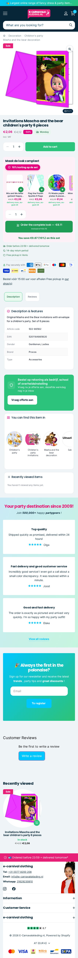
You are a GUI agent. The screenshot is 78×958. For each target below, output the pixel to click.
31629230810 (25, 881)
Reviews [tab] (32, 296)
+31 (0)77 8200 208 (20, 871)
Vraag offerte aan (22, 399)
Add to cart (50, 146)
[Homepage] (4, 35)
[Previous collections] (10, 424)
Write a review (32, 756)
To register (39, 703)
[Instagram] (4, 888)
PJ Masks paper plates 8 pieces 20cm (56, 194)
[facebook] (14, 888)
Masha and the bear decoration (21, 39)
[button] (19, 146)
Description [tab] (13, 296)
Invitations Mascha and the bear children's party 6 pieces (22, 834)
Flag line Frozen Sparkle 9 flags (35, 194)
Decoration (15, 35)
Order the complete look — (41, 226)
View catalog (5, 13)
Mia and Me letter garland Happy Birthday (14, 194)
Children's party (33, 35)
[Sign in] (66, 13)
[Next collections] (10, 460)
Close (39, 898)
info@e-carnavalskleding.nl (27, 876)
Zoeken (71, 25)
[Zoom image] (69, 48)
